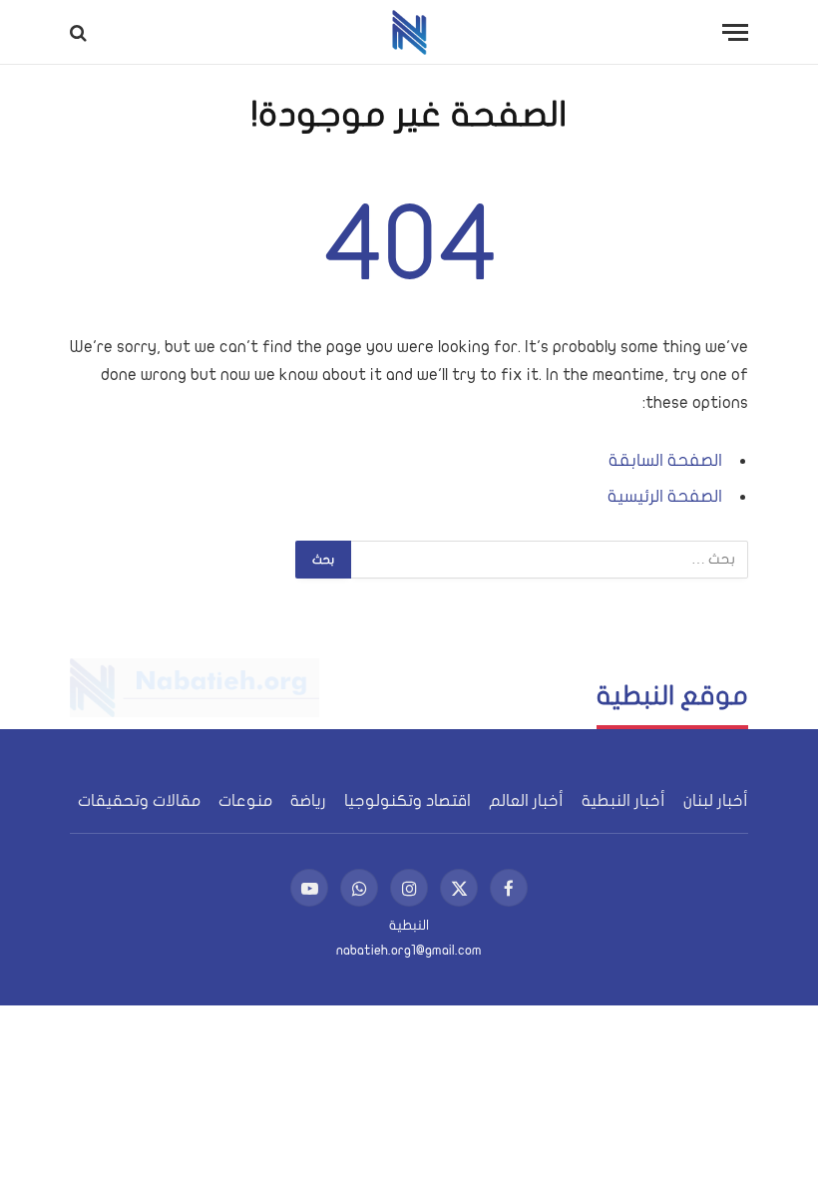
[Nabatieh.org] (409, 32)
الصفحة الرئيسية (665, 496)
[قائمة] (735, 32)
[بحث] (80, 32)
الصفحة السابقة (665, 460)
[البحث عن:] (548, 560)
